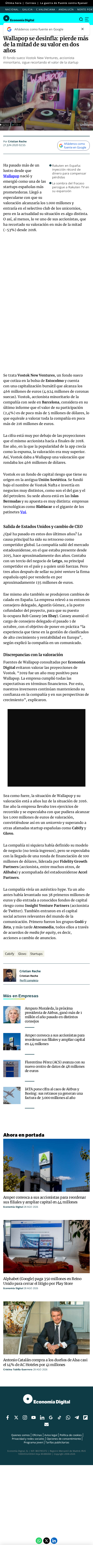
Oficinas (37, 1435)
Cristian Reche (17, 141)
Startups (36, 954)
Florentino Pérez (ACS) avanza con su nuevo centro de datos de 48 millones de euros (55, 1066)
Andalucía (66, 9)
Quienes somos (20, 1435)
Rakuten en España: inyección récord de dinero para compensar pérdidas (69, 171)
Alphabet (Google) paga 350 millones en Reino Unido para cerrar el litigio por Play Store (42, 1281)
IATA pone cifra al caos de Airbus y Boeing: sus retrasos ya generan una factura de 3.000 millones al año (54, 1093)
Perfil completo (29, 980)
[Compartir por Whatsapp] (39, 1540)
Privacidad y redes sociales (28, 1439)
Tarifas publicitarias (57, 1442)
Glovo (22, 954)
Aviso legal (50, 1435)
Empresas (28, 996)
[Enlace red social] (7, 1417)
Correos (31, 3)
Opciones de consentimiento (64, 1439)
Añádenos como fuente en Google (75, 145)
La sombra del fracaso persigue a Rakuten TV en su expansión (70, 187)
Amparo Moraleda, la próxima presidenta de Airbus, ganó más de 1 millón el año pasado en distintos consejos (53, 1014)
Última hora (13, 3)
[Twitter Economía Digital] (46, 1540)
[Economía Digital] (18, 18)
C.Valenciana (45, 9)
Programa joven (33, 1442)
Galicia (27, 9)
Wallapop (11, 176)
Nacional (12, 9)
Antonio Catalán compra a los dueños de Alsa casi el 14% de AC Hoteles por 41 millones (45, 1362)
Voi (23, 512)
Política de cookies (71, 1435)
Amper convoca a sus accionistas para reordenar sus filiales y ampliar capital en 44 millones (55, 1039)
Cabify (9, 954)
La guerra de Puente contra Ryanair (64, 3)
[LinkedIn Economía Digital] (54, 1540)
